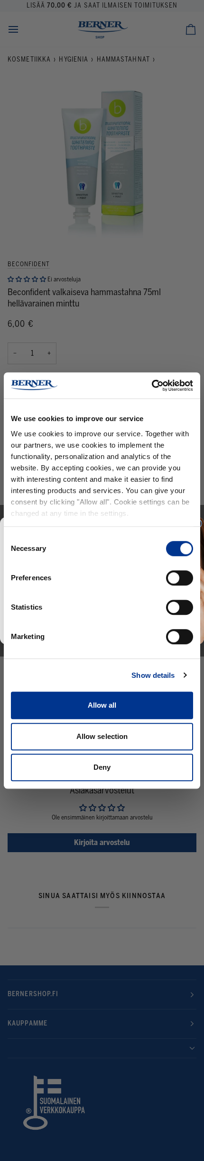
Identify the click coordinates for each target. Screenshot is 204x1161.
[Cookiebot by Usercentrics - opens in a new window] (151, 385)
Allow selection (102, 736)
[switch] (179, 577)
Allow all (102, 705)
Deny (102, 767)
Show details (153, 675)
